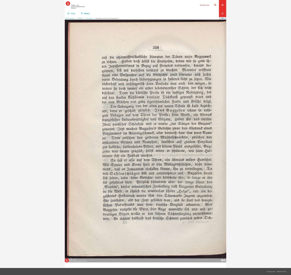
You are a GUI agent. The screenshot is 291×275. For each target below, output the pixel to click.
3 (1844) (80, 18)
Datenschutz (281, 271)
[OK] (215, 5)
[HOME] (75, 5)
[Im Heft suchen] (222, 13)
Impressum (271, 271)
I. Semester (89, 18)
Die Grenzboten (70, 18)
